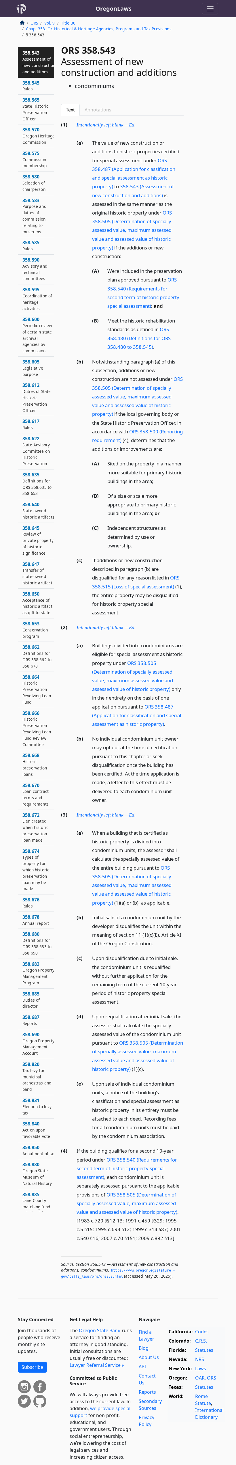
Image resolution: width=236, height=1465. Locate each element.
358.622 (36, 450)
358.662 (37, 656)
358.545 (30, 86)
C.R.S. (201, 1341)
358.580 (33, 183)
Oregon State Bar (98, 1330)
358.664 (36, 689)
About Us (149, 1357)
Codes (202, 1331)
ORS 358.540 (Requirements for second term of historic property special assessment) (127, 1168)
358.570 (38, 135)
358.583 (34, 215)
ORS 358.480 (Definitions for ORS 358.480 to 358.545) (139, 338)
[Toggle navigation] (210, 8)
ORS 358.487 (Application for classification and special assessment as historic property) (136, 715)
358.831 (37, 1106)
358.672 (35, 827)
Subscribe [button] (32, 1367)
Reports (147, 1392)
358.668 (34, 764)
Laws (200, 1368)
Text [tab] (70, 110)
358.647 (37, 573)
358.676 (30, 902)
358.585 (30, 245)
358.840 (36, 1130)
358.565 (35, 109)
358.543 (39, 62)
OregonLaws (114, 8)
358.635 (37, 483)
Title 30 (68, 23)
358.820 (36, 1076)
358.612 (36, 397)
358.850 (39, 1150)
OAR (200, 1378)
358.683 (38, 973)
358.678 (35, 920)
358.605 (32, 368)
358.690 (38, 1043)
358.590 (34, 269)
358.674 (35, 870)
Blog (144, 1348)
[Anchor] (138, 124)
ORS (34, 23)
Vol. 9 (49, 23)
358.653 (35, 629)
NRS (199, 1359)
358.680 (37, 943)
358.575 (34, 159)
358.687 (30, 1020)
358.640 (38, 510)
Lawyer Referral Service (95, 1365)
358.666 (36, 728)
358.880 (37, 1173)
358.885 (36, 1203)
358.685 (31, 1000)
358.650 (37, 603)
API (142, 1366)
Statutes (204, 1350)
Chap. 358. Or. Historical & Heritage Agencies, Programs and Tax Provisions (99, 28)
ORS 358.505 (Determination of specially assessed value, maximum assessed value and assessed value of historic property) (132, 230)
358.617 (30, 424)
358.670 (35, 794)
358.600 (37, 334)
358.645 (38, 540)
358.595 (37, 298)
